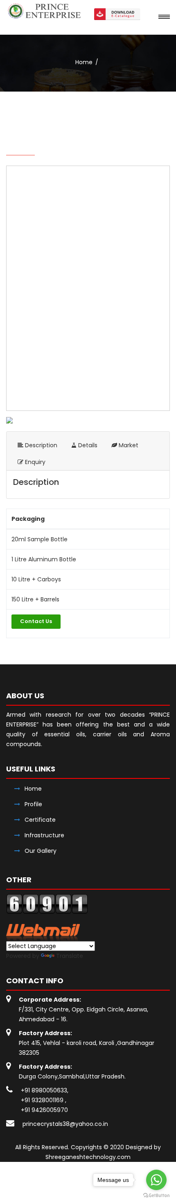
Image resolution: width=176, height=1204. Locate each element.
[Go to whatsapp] (156, 1180)
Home (84, 62)
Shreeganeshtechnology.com (88, 1157)
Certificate (40, 820)
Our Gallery (40, 851)
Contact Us (36, 621)
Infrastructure (44, 835)
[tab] (37, 445)
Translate (69, 956)
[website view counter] (47, 903)
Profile (33, 804)
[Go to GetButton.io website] (156, 1195)
